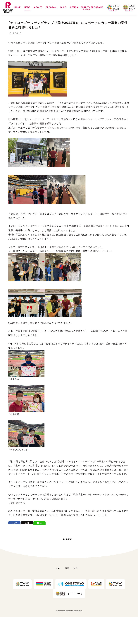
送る (40, 523)
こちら (21, 503)
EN (78, 594)
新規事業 (74, 111)
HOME (17, 7)
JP (71, 594)
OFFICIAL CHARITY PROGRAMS (86, 8)
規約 (75, 568)
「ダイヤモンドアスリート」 (84, 214)
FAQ (58, 568)
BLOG (63, 7)
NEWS (27, 7)
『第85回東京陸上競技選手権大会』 (27, 103)
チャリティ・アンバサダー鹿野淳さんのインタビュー (37, 482)
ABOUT (38, 7)
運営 (67, 568)
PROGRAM (51, 7)
